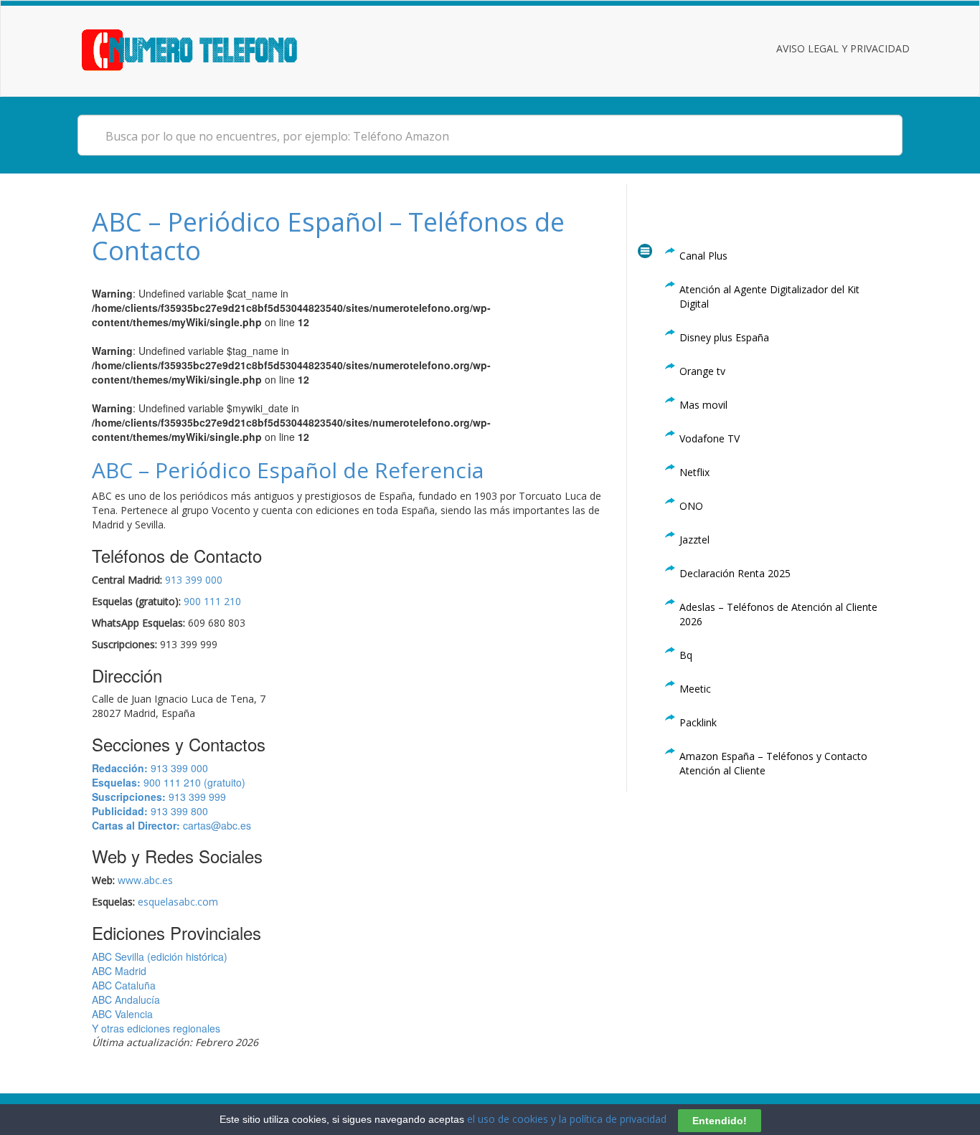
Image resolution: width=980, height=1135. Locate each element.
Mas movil (703, 405)
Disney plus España (724, 337)
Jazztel (694, 539)
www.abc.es (145, 880)
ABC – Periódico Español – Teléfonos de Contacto (328, 236)
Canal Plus (703, 255)
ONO (691, 506)
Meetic (695, 688)
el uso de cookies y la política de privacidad (566, 1119)
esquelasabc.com (178, 901)
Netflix (694, 472)
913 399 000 (193, 580)
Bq (685, 655)
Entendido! (719, 1120)
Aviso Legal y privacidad (843, 48)
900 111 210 (212, 601)
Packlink (698, 722)
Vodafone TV (709, 438)
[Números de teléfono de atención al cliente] (207, 48)
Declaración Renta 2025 (735, 573)
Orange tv (702, 371)
